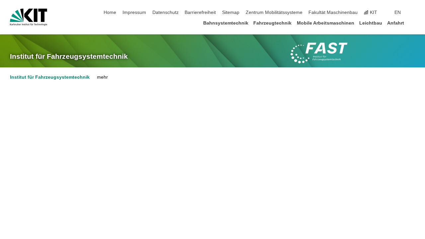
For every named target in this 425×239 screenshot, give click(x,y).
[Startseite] (413, 23)
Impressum (134, 12)
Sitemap (230, 12)
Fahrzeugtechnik (272, 23)
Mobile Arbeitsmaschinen (325, 23)
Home (110, 12)
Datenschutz (165, 12)
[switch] (413, 12)
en (397, 12)
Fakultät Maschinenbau (333, 12)
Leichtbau (370, 23)
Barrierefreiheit (200, 12)
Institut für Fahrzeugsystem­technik (69, 56)
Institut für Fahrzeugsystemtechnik (50, 77)
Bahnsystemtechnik (225, 23)
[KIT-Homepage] (28, 17)
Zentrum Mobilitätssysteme (274, 12)
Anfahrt (395, 23)
